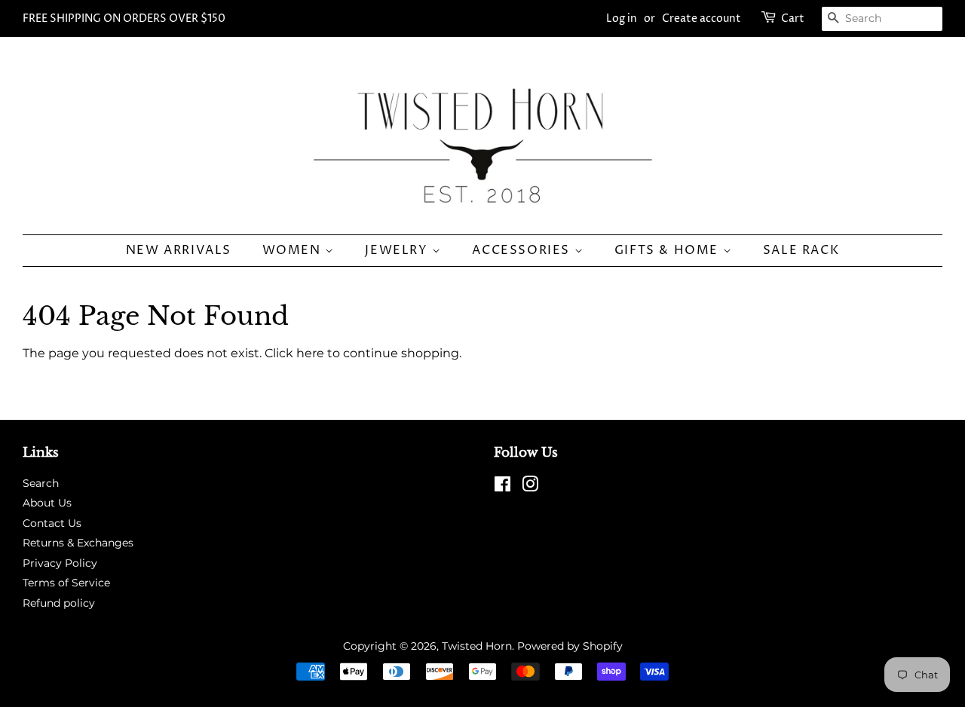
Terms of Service (66, 583)
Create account (701, 18)
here (310, 353)
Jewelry (398, 250)
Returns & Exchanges (78, 543)
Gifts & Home (668, 250)
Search (41, 483)
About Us (47, 503)
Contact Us (52, 523)
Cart (792, 18)
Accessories (523, 250)
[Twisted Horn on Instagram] (530, 487)
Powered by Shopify (570, 646)
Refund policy (59, 603)
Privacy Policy (60, 563)
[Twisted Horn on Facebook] (502, 487)
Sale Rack (801, 250)
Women (294, 250)
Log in (621, 18)
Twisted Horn (477, 646)
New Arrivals (178, 250)
